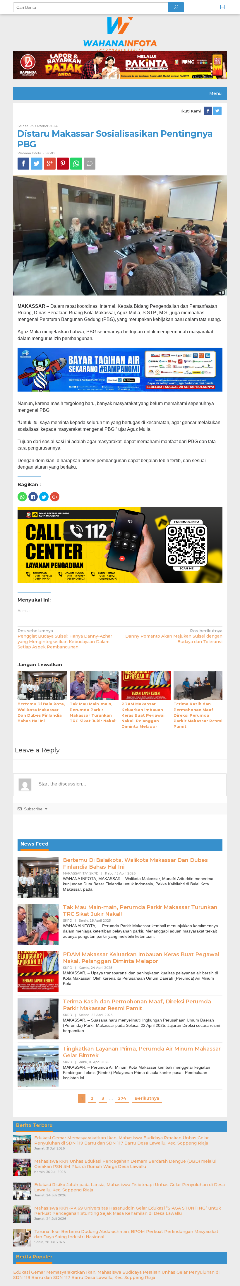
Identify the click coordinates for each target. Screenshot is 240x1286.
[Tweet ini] (36, 164)
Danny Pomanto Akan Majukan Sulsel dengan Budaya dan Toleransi (173, 636)
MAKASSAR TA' (75, 873)
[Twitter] (217, 111)
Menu (215, 93)
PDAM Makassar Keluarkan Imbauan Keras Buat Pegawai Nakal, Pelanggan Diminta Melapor (142, 715)
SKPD (49, 153)
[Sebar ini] (23, 164)
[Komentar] (89, 164)
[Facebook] (208, 111)
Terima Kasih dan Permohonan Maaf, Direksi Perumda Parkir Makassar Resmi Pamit (198, 715)
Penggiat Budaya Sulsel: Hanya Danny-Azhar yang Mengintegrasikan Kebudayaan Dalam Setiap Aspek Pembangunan (65, 639)
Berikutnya (147, 1098)
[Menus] (224, 7)
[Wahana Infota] (120, 33)
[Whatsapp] (76, 164)
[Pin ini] (63, 164)
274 (122, 1098)
